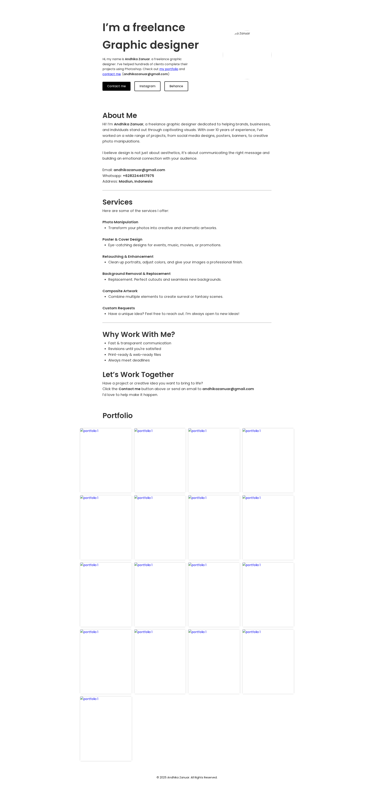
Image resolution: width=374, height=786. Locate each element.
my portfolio (168, 69)
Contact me (116, 86)
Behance (176, 86)
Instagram (147, 86)
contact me (111, 74)
